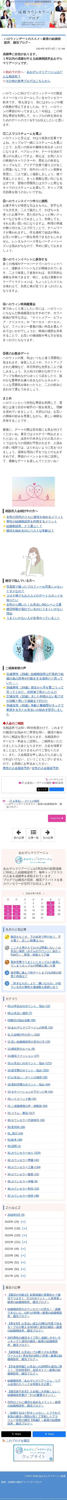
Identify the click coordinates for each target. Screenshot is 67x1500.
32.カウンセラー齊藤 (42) (23, 1160)
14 (16, 910)
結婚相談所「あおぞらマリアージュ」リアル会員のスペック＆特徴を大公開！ (33, 1382)
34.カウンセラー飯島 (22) (23, 1174)
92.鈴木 (59, 782)
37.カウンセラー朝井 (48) (23, 1195)
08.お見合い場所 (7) (19, 1013)
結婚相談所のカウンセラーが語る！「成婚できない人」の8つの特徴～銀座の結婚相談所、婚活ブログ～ (34, 1312)
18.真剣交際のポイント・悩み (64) (28, 1084)
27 (8, 917)
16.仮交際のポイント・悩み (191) (28, 1070)
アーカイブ (13, 1207)
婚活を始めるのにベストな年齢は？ (30, 530)
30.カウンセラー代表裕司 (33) (26, 1120)
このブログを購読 (18, 1440)
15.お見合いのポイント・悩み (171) (29, 1063)
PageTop (55, 818)
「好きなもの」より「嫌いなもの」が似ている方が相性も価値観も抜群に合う (36, 985)
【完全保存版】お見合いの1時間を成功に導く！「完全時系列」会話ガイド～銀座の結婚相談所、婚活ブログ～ (34, 1370)
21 (16, 914)
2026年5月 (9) (16, 1214)
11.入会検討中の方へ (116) (23, 1034)
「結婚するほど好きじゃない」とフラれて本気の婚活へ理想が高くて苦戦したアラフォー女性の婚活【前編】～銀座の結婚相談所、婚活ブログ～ (33, 1418)
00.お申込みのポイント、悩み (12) (28, 1006)
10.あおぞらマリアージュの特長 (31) (30, 1027)
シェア (44, 789)
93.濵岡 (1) (14, 1146)
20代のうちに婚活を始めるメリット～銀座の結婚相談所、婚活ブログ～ (34, 1403)
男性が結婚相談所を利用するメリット (31, 521)
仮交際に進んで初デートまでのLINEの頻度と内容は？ (36, 974)
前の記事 (20, 833)
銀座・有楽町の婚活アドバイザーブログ (33, 14)
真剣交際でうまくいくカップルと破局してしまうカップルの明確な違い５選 (36, 963)
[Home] (4, 801)
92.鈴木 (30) (14, 1139)
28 (16, 917)
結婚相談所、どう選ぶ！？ (24, 526)
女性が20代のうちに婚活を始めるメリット (34, 517)
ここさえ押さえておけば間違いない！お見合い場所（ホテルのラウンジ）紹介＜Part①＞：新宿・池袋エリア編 (36, 951)
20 (8, 914)
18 (50, 910)
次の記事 (49, 833)
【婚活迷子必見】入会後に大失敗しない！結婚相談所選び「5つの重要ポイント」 (33, 1393)
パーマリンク (56, 779)
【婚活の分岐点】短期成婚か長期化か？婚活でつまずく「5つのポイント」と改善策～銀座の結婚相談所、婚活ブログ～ (34, 1298)
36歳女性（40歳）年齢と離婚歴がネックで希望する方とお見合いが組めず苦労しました (35, 710)
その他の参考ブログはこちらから (28, 81)
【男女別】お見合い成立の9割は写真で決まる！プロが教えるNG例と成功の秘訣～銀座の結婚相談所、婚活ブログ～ (34, 1327)
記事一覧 (33, 837)
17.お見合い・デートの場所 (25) (27, 1077)
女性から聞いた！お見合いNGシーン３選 (33, 604)
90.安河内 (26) (16, 1127)
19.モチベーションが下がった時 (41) (30, 1091)
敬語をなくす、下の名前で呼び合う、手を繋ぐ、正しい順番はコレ (36, 938)
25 (50, 914)
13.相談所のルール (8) (21, 1048)
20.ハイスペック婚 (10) (21, 1098)
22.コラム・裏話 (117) (21, 1113)
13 (8, 910)
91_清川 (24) (15, 1133)
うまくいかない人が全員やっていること (33, 618)
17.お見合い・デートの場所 (36, 782)
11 (50, 906)
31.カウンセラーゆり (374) (24, 1152)
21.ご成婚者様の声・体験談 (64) (27, 1105)
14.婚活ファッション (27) (23, 1055)
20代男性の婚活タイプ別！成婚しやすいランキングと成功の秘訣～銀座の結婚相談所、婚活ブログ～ (34, 1341)
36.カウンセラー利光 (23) (23, 1188)
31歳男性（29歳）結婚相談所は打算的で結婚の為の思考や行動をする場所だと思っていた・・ (35, 678)
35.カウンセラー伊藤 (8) (22, 1181)
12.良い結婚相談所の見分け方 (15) (28, 1041)
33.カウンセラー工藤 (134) (24, 1167)
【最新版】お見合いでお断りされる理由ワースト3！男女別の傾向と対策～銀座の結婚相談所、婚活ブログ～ (34, 1355)
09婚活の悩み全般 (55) (21, 1020)
